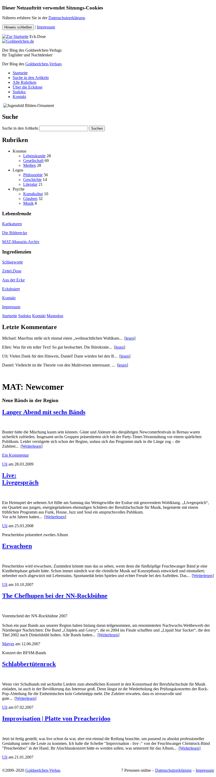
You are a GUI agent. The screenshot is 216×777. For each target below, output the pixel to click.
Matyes (8, 644)
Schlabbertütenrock (29, 664)
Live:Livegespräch (20, 479)
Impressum (46, 27)
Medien (29, 165)
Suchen (97, 128)
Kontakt (19, 96)
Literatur (30, 184)
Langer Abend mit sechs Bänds (43, 412)
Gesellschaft (33, 160)
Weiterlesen (31, 446)
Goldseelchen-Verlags (43, 64)
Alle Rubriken (24, 82)
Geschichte (32, 179)
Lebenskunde (34, 156)
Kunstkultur (33, 194)
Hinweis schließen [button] (18, 27)
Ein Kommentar (15, 455)
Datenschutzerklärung (66, 18)
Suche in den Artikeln (31, 77)
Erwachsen (17, 546)
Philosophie (33, 175)
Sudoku (19, 92)
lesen (130, 338)
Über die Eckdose (27, 87)
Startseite (20, 73)
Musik (28, 203)
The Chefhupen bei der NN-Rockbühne (54, 595)
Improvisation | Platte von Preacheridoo (56, 718)
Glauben (30, 198)
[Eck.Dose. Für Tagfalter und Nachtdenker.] (15, 36)
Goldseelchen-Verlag (42, 770)
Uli (4, 464)
